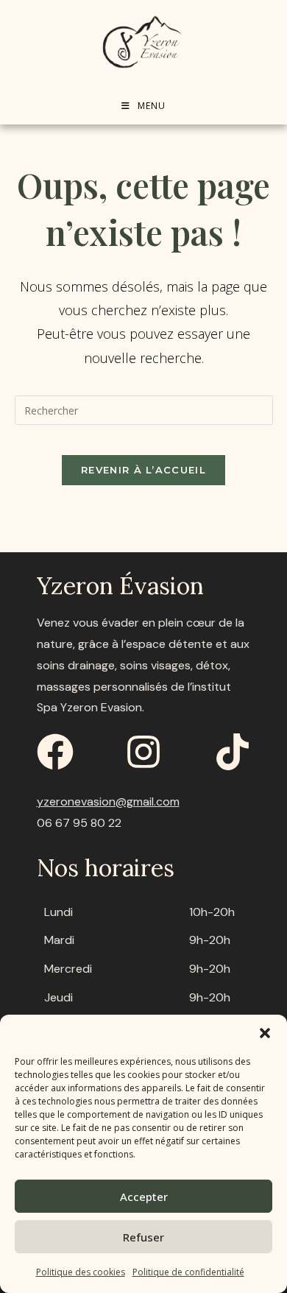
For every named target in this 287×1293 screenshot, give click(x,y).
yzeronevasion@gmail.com (108, 801)
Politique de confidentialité (188, 1272)
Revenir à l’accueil (143, 470)
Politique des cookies (80, 1272)
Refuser (143, 1237)
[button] (265, 1033)
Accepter (144, 1196)
